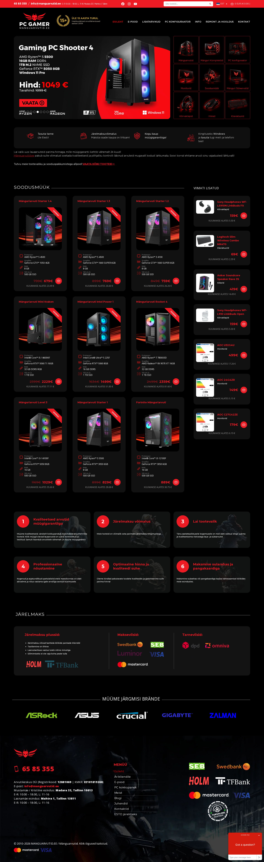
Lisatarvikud (151, 22)
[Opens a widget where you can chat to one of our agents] (245, 846)
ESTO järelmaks (125, 814)
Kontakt (244, 22)
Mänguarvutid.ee (24, 156)
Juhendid (121, 803)
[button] (92, 77)
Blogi (118, 798)
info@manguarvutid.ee (46, 3)
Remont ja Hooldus (220, 22)
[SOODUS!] (40, 228)
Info (198, 22)
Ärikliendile (122, 776)
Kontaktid (121, 809)
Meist (118, 792)
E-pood (133, 22)
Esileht (118, 22)
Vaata (40, 246)
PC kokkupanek (125, 787)
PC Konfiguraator (178, 22)
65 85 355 (20, 3)
